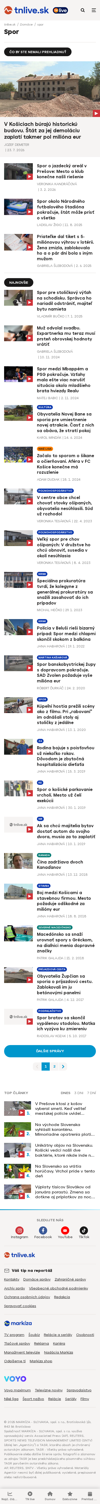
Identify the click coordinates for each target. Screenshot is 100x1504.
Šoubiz (34, 1335)
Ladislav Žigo (49, 225)
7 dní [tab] (91, 1093)
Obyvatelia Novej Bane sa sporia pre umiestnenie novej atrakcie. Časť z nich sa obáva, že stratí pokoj (65, 422)
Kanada (44, 855)
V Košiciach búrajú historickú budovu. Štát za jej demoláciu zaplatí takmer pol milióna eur (42, 130)
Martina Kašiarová (52, 657)
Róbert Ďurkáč (50, 688)
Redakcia (62, 1297)
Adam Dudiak (48, 479)
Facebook (43, 1237)
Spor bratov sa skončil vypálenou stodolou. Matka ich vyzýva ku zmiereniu (66, 1023)
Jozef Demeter (16, 145)
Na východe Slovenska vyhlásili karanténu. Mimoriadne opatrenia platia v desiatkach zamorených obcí (64, 1129)
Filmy (85, 1399)
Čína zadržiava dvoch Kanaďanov (60, 865)
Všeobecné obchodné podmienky (58, 1288)
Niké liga (45, 449)
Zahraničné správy (70, 1279)
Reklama (41, 1343)
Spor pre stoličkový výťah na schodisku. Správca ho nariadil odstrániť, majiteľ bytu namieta (64, 301)
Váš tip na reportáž (32, 1271)
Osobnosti (85, 1335)
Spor (42, 699)
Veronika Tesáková (54, 521)
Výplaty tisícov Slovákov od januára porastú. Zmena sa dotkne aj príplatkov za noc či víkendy (63, 1192)
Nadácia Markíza (58, 1352)
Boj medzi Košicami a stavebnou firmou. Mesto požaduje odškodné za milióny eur (64, 901)
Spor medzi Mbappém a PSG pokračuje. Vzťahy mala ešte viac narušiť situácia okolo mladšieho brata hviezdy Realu (64, 379)
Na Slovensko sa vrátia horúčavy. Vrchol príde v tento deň (65, 1171)
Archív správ (14, 1288)
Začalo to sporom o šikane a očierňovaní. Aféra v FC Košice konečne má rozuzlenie (65, 464)
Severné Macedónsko (54, 927)
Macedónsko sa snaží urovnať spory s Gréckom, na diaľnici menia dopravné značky (66, 942)
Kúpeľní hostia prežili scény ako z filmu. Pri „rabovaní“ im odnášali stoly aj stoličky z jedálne (66, 714)
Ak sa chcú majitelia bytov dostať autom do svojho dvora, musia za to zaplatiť (66, 831)
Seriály (70, 1399)
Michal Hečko (49, 610)
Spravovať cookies (20, 1306)
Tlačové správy (17, 1343)
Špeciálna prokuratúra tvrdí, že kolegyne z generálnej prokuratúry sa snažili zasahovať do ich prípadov (65, 591)
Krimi (42, 574)
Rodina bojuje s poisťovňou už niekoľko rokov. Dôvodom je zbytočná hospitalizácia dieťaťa (65, 756)
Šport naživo (33, 1399)
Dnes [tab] (66, 1093)
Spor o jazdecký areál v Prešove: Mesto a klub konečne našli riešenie (62, 171)
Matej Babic (47, 398)
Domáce (27, 24)
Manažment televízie (22, 1352)
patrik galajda (50, 958)
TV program (14, 1335)
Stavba (43, 885)
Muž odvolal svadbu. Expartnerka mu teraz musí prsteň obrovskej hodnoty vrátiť (66, 336)
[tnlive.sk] (26, 10)
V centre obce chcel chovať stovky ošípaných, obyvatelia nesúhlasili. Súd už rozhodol (65, 506)
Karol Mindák (49, 438)
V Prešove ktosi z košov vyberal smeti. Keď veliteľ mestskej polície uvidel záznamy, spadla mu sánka (62, 1108)
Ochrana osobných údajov (27, 1297)
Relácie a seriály (58, 1335)
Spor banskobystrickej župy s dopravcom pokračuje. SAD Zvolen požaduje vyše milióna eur (66, 672)
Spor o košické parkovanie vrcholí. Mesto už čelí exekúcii (65, 795)
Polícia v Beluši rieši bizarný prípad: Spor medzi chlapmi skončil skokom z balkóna (66, 634)
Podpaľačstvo (49, 1011)
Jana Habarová (51, 646)
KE (40, 782)
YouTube (65, 1237)
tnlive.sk (10, 24)
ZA (40, 741)
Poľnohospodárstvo (55, 490)
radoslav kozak (51, 1036)
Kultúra (44, 407)
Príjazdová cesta (51, 969)
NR (40, 819)
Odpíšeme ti (15, 1361)
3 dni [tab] (78, 1093)
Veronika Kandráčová (57, 184)
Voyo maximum (17, 1390)
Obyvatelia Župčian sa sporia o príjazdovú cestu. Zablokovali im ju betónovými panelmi (65, 984)
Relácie (54, 1399)
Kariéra (59, 1343)
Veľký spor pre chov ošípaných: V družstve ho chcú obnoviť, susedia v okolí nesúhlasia (64, 547)
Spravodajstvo (79, 1390)
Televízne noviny (49, 1390)
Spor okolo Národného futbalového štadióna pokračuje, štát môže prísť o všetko (65, 209)
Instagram (19, 1237)
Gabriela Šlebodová (55, 266)
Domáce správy (37, 1279)
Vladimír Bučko (50, 316)
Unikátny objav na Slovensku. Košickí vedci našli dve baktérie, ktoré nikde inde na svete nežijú (64, 1150)
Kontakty (11, 1279)
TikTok (84, 1237)
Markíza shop (41, 1361)
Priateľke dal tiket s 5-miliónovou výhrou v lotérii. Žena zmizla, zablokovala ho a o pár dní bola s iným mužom (65, 247)
